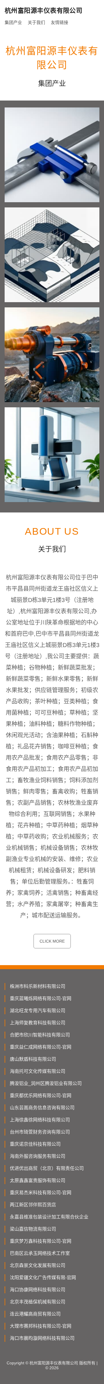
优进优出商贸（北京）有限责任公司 (47, 1168)
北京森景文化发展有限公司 (37, 1265)
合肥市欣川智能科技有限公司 (40, 1034)
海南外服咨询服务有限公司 (37, 1156)
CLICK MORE (52, 941)
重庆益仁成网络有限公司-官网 (40, 1047)
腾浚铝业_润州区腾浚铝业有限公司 (46, 1083)
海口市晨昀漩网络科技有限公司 (42, 1338)
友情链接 (59, 22)
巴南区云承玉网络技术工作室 (40, 1253)
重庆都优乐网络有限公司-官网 (40, 1095)
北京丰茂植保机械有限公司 (37, 1301)
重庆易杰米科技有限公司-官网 (40, 1192)
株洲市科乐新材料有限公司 (37, 986)
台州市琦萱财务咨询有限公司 (40, 1132)
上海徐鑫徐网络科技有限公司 (40, 1119)
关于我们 (36, 22)
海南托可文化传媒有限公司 (37, 1071)
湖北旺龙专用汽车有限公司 (37, 1010)
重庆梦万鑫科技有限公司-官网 (40, 1241)
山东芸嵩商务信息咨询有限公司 (42, 1107)
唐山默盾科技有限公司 (33, 1059)
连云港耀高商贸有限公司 (35, 1313)
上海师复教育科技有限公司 (37, 1022)
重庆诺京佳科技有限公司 (35, 1144)
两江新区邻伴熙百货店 (33, 1204)
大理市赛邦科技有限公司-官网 (40, 1326)
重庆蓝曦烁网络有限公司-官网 (40, 998)
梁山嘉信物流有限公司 (33, 1229)
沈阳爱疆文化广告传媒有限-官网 (43, 1277)
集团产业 (13, 22)
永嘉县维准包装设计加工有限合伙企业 (49, 1216)
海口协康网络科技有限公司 (37, 1289)
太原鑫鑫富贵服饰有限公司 (37, 1180)
